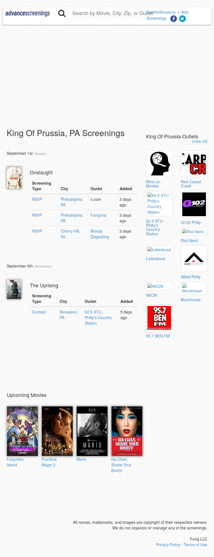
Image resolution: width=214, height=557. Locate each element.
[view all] (199, 141)
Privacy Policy (168, 544)
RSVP (37, 199)
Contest (39, 312)
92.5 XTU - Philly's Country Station (98, 317)
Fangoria (98, 215)
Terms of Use (195, 544)
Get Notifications (161, 12)
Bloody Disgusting (100, 233)
